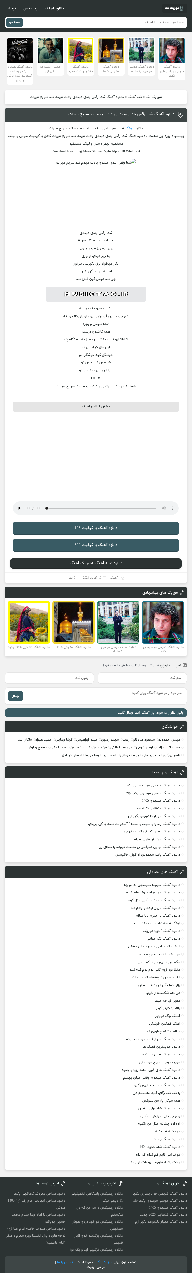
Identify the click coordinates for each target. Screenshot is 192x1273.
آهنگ (130, 128)
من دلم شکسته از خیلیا (163, 993)
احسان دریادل (72, 755)
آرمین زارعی (144, 747)
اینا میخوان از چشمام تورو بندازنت (155, 977)
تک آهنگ (135, 97)
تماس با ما (65, 1262)
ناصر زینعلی (151, 755)
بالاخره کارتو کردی (167, 1008)
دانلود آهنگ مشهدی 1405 (161, 800)
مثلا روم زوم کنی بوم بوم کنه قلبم (154, 969)
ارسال (16, 696)
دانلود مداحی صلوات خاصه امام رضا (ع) (37, 1228)
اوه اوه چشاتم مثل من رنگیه (159, 1123)
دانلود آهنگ (54, 8)
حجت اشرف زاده (168, 747)
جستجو (14, 22)
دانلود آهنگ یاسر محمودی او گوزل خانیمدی (148, 854)
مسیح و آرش (37, 747)
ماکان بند (25, 739)
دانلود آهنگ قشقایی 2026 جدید (156, 808)
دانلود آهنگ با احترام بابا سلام (158, 915)
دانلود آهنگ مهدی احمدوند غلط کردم (153, 892)
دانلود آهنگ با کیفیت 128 (96, 528)
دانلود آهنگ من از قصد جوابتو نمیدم (153, 1039)
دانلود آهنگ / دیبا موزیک (161, 931)
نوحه (12, 8)
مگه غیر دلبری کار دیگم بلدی (159, 962)
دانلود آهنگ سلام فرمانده (161, 1054)
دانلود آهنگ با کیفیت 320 (96, 545)
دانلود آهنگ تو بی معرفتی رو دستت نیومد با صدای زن (139, 847)
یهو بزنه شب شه (168, 1131)
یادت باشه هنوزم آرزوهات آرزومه (155, 1162)
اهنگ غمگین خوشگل (164, 1023)
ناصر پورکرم (172, 755)
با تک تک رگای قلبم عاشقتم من (156, 1093)
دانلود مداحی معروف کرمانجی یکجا (40, 1193)
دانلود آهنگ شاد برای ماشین (159, 1108)
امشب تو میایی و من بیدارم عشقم (154, 946)
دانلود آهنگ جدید (167, 1139)
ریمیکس (31, 8)
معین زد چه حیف (167, 1000)
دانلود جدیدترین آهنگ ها (161, 1046)
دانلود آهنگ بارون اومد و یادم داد (155, 908)
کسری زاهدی (81, 747)
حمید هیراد (44, 739)
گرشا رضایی (64, 739)
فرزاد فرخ (100, 747)
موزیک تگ (154, 97)
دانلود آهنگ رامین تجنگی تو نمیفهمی (152, 831)
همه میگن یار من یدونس (161, 1100)
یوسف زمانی (129, 755)
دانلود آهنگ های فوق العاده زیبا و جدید (151, 1070)
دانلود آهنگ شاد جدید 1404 (160, 1147)
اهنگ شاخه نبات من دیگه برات (157, 923)
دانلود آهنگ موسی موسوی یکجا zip (153, 793)
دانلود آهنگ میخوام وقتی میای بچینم (151, 1077)
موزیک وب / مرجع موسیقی (159, 1062)
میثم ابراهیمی (87, 739)
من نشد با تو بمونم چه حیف (159, 954)
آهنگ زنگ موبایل (167, 1016)
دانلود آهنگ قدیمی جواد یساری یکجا (153, 785)
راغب (126, 739)
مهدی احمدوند (169, 739)
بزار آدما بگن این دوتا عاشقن (159, 985)
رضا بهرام (92, 755)
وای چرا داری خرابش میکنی (160, 1116)
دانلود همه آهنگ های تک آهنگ (96, 563)
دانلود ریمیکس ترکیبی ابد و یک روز (96, 1249)
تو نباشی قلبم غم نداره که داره (158, 1154)
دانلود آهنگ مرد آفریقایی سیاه (157, 839)
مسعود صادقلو (144, 739)
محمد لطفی (59, 747)
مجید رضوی (110, 739)
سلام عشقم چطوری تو (163, 1031)
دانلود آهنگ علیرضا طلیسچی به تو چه (152, 885)
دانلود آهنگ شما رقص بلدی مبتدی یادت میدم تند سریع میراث (121, 114)
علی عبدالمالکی (121, 747)
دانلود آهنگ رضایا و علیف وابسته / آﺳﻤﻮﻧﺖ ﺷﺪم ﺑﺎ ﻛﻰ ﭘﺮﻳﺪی (134, 824)
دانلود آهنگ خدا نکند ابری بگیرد (157, 1085)
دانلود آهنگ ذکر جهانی (163, 938)
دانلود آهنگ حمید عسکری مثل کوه (154, 900)
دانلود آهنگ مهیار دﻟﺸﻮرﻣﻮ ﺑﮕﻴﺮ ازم (154, 816)
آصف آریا (109, 755)
